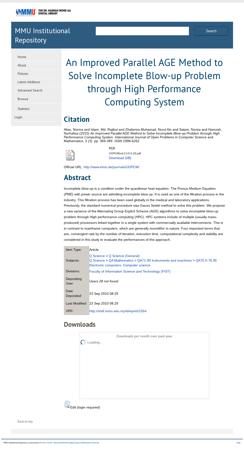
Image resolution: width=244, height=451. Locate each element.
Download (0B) (120, 158)
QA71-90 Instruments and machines (164, 260)
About (22, 65)
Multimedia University (90, 443)
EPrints (42, 443)
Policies (23, 73)
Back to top (25, 421)
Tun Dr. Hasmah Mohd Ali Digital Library (63, 443)
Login (18, 117)
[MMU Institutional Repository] (43, 21)
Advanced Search (30, 90)
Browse (23, 99)
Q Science (97, 256)
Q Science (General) (124, 256)
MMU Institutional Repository (42, 35)
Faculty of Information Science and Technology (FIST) (130, 271)
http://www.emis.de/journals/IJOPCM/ (111, 167)
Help (238, 443)
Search (211, 30)
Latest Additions (29, 82)
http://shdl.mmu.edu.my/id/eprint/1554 (118, 311)
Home (22, 57)
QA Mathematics (121, 260)
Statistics (24, 109)
